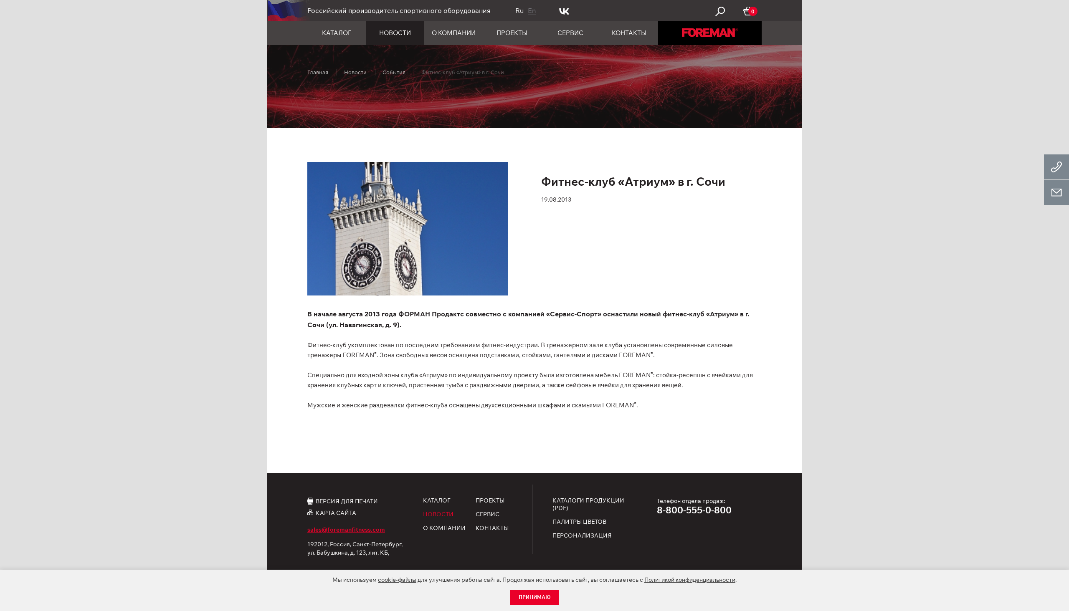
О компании (454, 33)
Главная (317, 72)
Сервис (570, 33)
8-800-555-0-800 (694, 510)
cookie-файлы (397, 579)
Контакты (629, 33)
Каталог (336, 33)
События (394, 72)
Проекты (512, 33)
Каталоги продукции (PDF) (588, 504)
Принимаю (535, 597)
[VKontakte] (564, 10)
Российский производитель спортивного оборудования (399, 10)
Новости (395, 33)
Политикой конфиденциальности (689, 579)
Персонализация (582, 535)
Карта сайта (336, 513)
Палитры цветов (579, 521)
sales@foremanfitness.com (346, 530)
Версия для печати (347, 500)
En (532, 10)
